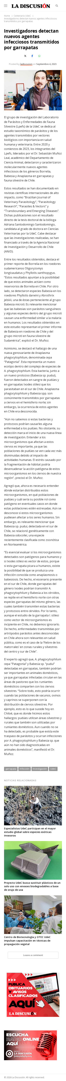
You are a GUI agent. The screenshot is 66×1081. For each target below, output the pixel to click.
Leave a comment (33, 955)
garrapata (10, 768)
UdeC (53, 768)
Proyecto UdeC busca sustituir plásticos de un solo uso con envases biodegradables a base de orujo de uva (32, 886)
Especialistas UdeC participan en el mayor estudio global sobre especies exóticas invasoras (30, 832)
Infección (24, 768)
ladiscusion (26, 64)
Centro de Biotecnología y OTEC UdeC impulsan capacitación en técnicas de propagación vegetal (27, 940)
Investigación (40, 768)
